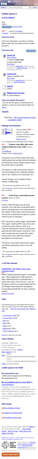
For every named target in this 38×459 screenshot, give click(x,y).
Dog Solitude (9, 18)
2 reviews (5, 33)
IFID (3, 355)
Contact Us (11, 437)
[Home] (19, 3)
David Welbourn (8, 385)
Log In (35, 7)
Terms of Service (29, 437)
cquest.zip (19, 66)
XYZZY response (8, 331)
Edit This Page (13, 431)
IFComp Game (7, 318)
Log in (4, 335)
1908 (14, 352)
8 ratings (19, 31)
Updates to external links (13, 413)
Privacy (4, 439)
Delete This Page (8, 433)
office (4, 321)
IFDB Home (5, 437)
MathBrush (7, 151)
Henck (6, 200)
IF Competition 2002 (9, 315)
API (21, 439)
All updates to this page (12, 417)
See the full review (8, 293)
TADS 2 (5, 326)
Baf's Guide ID (7, 352)
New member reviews (12, 408)
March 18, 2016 (14, 198)
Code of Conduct (19, 437)
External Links (17, 26)
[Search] (30, 7)
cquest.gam (20, 80)
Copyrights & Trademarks (13, 439)
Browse (3, 7)
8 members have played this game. (22, 33)
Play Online (31, 50)
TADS (4, 323)
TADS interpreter (22, 68)
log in (4, 107)
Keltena (31, 427)
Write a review (21, 139)
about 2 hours (17, 153)
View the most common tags (19, 309)
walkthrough (7, 328)
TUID (3, 364)
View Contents (11, 57)
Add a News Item (25, 431)
